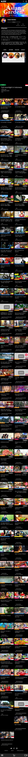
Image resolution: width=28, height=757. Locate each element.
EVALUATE (17, 49)
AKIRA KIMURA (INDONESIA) (23, 60)
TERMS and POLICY (20, 750)
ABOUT (12, 750)
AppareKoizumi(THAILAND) (4, 60)
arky (17, 59)
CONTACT (23, 49)
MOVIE (5, 49)
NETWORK (11, 49)
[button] (25, 57)
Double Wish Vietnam (11, 60)
